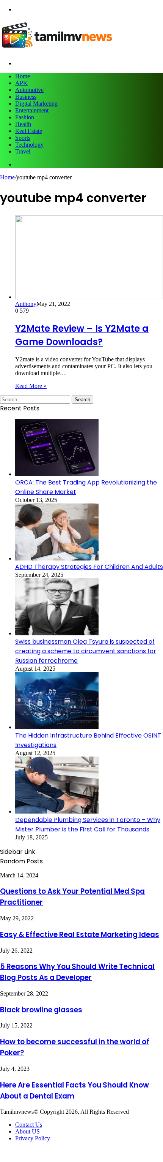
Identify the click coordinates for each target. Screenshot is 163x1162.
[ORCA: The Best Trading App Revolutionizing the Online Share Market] (57, 474)
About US (27, 1131)
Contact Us (28, 1124)
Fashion (24, 117)
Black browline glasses (41, 1010)
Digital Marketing (36, 103)
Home (22, 76)
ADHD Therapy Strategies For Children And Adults (89, 566)
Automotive (29, 90)
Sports (22, 138)
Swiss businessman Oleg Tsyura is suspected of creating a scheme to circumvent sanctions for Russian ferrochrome (85, 651)
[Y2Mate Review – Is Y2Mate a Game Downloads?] (89, 297)
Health (23, 124)
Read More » (31, 386)
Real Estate (28, 131)
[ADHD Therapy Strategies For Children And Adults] (57, 558)
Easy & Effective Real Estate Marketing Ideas (79, 934)
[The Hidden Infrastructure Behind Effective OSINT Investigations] (57, 727)
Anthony (25, 304)
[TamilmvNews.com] (57, 50)
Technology (29, 144)
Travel (22, 151)
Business (25, 96)
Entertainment (32, 110)
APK (21, 83)
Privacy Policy (32, 1138)
